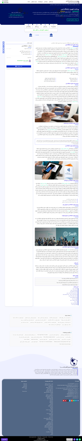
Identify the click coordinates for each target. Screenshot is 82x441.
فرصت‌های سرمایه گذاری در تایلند (43, 317)
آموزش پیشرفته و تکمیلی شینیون (25, 341)
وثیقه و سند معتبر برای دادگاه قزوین (54, 339)
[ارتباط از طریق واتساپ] (80, 439)
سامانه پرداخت (50, 429)
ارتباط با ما (51, 430)
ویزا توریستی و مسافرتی (49, 394)
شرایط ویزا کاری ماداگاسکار (53, 317)
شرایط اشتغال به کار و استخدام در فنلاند (54, 324)
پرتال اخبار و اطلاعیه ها (49, 431)
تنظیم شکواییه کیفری (34, 341)
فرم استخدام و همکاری (49, 424)
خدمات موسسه (64, 4)
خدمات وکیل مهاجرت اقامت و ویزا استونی (36, 322)
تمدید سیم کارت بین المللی (49, 425)
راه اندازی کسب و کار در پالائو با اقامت (64, 317)
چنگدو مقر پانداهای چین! (74, 291)
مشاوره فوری (4, 439)
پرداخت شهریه (72, 48)
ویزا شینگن (51, 402)
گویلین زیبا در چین (75, 298)
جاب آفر (51, 415)
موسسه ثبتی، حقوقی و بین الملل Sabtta (73, 4)
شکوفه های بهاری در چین (74, 300)
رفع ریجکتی (51, 410)
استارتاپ (51, 408)
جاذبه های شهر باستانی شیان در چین (72, 293)
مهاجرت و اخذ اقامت (50, 397)
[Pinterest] (66, 401)
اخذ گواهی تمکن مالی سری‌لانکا (65, 320)
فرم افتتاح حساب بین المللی (48, 426)
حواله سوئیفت (74, 101)
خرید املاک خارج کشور (49, 391)
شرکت (68, 249)
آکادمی (52, 420)
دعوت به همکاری (34, 1)
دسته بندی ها (24, 391)
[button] (56, 278)
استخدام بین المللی (50, 388)
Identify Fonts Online (34, 339)
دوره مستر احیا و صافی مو (60, 337)
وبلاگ (52, 433)
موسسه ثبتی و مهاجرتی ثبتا (63, 14)
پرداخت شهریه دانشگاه (57, 4)
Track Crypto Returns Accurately (42, 334)
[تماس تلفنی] (74, 439)
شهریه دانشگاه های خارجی (52, 129)
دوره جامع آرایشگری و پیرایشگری (65, 334)
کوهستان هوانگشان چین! (74, 297)
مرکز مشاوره (51, 1)
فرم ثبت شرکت (50, 428)
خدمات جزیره (51, 417)
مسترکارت (42, 185)
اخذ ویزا (52, 393)
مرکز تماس (45, 1)
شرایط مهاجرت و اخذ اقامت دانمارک (18, 317)
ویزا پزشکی (51, 401)
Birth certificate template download (49, 337)
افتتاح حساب (72, 152)
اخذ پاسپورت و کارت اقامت (49, 385)
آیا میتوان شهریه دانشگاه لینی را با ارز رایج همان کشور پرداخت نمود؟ (67, 282)
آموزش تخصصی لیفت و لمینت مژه (18, 334)
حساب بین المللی (48, 54)
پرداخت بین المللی (43, 183)
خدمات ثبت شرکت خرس (25, 322)
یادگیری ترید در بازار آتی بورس (65, 339)
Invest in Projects (27, 339)
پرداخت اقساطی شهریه (65, 148)
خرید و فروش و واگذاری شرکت (48, 418)
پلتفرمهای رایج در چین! (74, 303)
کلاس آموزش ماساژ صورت (43, 339)
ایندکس (51, 434)
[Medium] (74, 401)
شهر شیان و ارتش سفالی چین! (73, 295)
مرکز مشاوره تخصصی (50, 423)
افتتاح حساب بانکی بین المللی (48, 392)
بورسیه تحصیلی (50, 386)
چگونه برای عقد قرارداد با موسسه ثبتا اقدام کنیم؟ (69, 284)
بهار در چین (76, 301)
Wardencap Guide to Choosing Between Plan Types (62, 341)
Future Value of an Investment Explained (45, 341)
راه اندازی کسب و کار (50, 413)
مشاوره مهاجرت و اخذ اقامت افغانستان (54, 320)
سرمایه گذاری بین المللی (49, 396)
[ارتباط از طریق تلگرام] (77, 439)
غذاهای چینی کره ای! (75, 304)
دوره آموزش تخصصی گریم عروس (54, 334)
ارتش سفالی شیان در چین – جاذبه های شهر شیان (70, 294)
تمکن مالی (51, 399)
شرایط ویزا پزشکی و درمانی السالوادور (30, 317)
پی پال (69, 211)
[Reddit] (72, 401)
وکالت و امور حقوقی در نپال (66, 324)
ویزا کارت (46, 185)
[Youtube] (63, 401)
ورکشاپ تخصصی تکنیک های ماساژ (24, 337)
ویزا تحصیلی (51, 404)
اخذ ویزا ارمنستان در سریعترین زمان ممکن (64, 322)
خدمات (29, 1)
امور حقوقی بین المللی (49, 389)
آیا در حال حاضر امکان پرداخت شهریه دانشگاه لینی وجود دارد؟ (68, 280)
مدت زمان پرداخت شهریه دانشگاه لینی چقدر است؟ (69, 278)
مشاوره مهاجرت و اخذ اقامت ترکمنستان (50, 322)
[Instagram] (68, 401)
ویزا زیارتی (51, 407)
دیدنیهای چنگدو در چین (74, 290)
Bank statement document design (65, 344)
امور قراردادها (40, 1)
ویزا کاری (51, 403)
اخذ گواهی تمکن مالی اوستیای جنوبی (40, 320)
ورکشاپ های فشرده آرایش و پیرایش (36, 337)
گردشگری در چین (75, 288)
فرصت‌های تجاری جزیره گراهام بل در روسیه (27, 320)
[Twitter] (70, 401)
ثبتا (71, 12)
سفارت (52, 412)
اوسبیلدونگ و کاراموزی (49, 419)
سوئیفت (77, 140)
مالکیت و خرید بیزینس (49, 409)
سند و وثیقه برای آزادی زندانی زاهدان (30, 334)
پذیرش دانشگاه (50, 406)
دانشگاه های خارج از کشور (62, 56)
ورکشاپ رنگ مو (68, 337)
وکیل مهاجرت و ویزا (50, 398)
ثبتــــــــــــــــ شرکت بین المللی (49, 383)
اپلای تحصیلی (51, 414)
